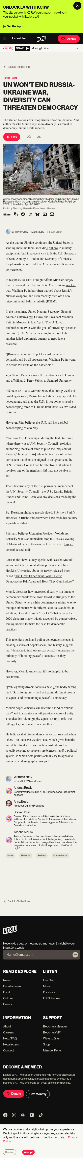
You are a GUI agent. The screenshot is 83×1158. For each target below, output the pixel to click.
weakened (15, 269)
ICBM (51, 301)
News (10, 855)
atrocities (11, 518)
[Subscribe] (75, 955)
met (31, 317)
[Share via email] (52, 214)
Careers (8, 1032)
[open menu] (6, 38)
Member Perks (52, 1050)
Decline (9, 1152)
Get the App (15, 26)
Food (6, 992)
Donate (71, 39)
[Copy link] (16, 214)
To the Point (10, 77)
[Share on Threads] (30, 214)
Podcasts (49, 992)
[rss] (29, 138)
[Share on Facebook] (23, 214)
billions (53, 248)
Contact (8, 1050)
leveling (69, 539)
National (25, 855)
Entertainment (12, 986)
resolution (65, 443)
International (60, 855)
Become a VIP (52, 1032)
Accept (28, 1152)
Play (14, 137)
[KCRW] (10, 933)
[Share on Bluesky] (37, 214)
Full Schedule (51, 998)
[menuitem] (38, 137)
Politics (42, 855)
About (7, 1026)
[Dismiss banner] (77, 6)
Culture (8, 998)
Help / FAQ (10, 1038)
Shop (46, 1044)
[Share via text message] (45, 214)
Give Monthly (37, 1094)
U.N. (55, 322)
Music (47, 986)
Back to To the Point (19, 66)
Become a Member (55, 1026)
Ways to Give (51, 1038)
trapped (68, 544)
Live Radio (49, 980)
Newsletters (11, 1044)
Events (7, 1004)
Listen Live (19, 38)
